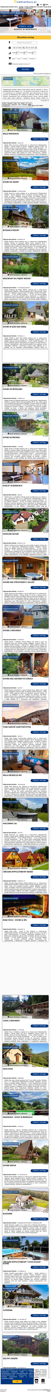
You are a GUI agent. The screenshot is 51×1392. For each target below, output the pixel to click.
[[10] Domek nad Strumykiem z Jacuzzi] (25, 568)
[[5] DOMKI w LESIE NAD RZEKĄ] (25, 313)
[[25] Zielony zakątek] (25, 1345)
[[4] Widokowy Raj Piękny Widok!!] (25, 265)
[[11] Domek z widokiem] (25, 617)
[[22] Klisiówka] (25, 1200)
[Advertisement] (25, 968)
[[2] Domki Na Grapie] (25, 168)
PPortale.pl (2, 1391)
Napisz (48, 1391)
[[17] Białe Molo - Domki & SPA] (25, 906)
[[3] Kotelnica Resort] (25, 216)
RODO (11, 1378)
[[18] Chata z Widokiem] (25, 1007)
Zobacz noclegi (39, 139)
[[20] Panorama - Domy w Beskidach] (25, 1103)
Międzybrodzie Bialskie (10, 112)
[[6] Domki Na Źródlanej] (25, 375)
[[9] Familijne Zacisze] (25, 520)
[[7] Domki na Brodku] (25, 424)
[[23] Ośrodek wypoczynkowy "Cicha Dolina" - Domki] (25, 1248)
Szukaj (25, 69)
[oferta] (8, 130)
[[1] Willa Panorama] (25, 120)
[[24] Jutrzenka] (25, 1296)
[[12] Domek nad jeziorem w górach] (25, 665)
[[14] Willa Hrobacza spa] (25, 761)
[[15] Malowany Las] (25, 810)
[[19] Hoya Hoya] (25, 1055)
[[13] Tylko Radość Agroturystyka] (25, 713)
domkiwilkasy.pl (25, 2)
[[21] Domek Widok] (25, 1152)
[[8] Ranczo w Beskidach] (25, 472)
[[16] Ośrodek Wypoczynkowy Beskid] (25, 858)
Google (30, 1370)
